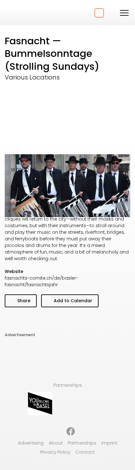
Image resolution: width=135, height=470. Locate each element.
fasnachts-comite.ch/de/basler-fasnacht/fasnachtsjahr (41, 281)
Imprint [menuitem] (109, 443)
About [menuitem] (56, 443)
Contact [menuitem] (85, 452)
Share (23, 301)
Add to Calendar (72, 301)
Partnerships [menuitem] (82, 443)
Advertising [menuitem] (31, 443)
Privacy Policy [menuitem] (55, 452)
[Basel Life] (28, 12)
